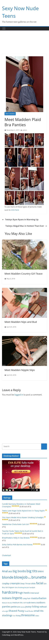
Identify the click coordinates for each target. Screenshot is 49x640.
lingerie (17, 598)
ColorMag (6, 635)
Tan (14, 616)
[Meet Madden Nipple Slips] (24, 337)
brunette (38, 577)
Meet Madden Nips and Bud (21, 322)
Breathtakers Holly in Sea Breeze (15, 538)
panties (6, 606)
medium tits (17, 602)
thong (18, 615)
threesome (28, 615)
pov (18, 607)
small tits (38, 610)
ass (10, 571)
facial (39, 583)
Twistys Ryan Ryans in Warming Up (21, 219)
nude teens (31, 602)
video (37, 616)
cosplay (5, 583)
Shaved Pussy (16, 610)
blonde (7, 577)
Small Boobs (29, 611)
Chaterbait (6, 555)
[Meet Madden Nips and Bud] (24, 289)
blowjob (21, 577)
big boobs (19, 571)
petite (14, 606)
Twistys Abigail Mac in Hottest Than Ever (24, 226)
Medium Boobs (7, 603)
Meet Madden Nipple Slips (20, 370)
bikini (41, 571)
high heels (24, 592)
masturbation (38, 598)
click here (15, 210)
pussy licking (32, 606)
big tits (32, 571)
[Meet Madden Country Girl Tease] (24, 241)
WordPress (18, 635)
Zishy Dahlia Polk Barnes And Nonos (17, 544)
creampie (15, 583)
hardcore (10, 592)
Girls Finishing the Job (22, 587)
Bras (29, 578)
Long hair (27, 598)
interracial (34, 593)
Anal (5, 571)
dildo (33, 583)
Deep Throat (25, 583)
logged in (18, 394)
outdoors (40, 602)
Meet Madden (10, 114)
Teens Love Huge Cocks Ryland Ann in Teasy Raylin (23, 510)
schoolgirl (5, 611)
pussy (23, 607)
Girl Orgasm (9, 587)
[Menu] (4, 28)
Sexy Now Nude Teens (26, 632)
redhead (42, 606)
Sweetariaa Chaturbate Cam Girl (15, 524)
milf (24, 603)
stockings (7, 615)
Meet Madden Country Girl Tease (23, 273)
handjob (32, 587)
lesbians (7, 598)
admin (24, 130)
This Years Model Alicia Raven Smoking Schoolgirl (23, 517)
